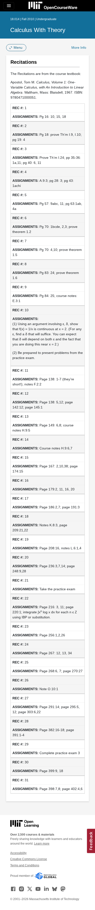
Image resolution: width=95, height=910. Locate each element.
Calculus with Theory (37, 30)
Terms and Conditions (24, 865)
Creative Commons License (28, 859)
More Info (78, 47)
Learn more (41, 843)
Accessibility (18, 853)
